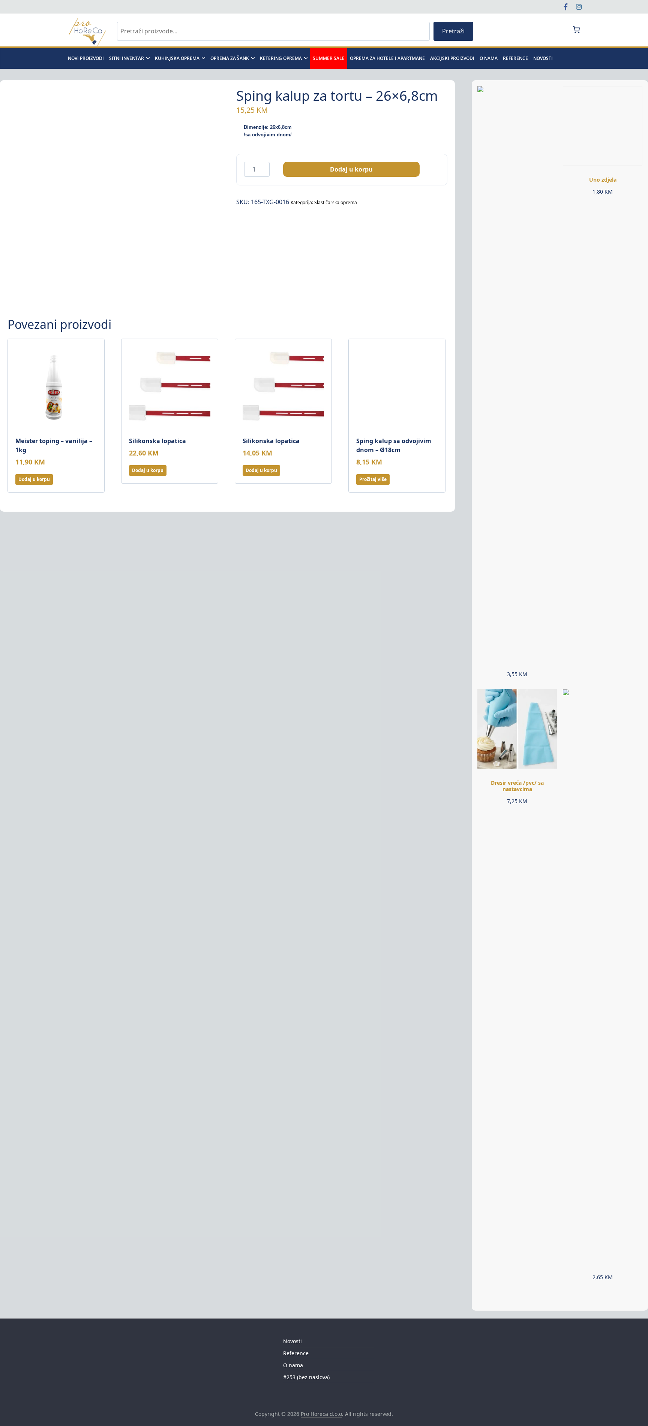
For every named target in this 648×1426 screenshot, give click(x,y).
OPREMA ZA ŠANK (229, 58)
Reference (515, 58)
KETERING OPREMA (281, 58)
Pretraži (453, 31)
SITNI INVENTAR (126, 58)
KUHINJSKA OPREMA (177, 58)
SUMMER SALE (329, 58)
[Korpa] (576, 29)
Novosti (292, 1341)
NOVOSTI (543, 58)
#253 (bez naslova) (306, 1377)
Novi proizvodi (86, 58)
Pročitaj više (373, 479)
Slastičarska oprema (335, 202)
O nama (489, 58)
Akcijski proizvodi (452, 58)
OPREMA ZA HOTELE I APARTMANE (387, 58)
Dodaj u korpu (351, 169)
